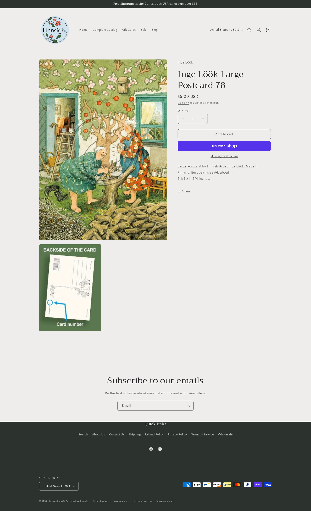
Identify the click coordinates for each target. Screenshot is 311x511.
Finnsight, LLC (57, 501)
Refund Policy (154, 434)
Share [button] (186, 191)
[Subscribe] (188, 406)
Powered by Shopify (77, 501)
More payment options (224, 156)
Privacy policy (121, 501)
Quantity (183, 110)
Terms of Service (202, 434)
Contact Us (116, 434)
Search (83, 434)
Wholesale (225, 434)
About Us (98, 434)
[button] (249, 30)
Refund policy (101, 501)
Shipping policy (165, 501)
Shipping (183, 103)
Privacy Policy (177, 434)
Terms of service (142, 501)
